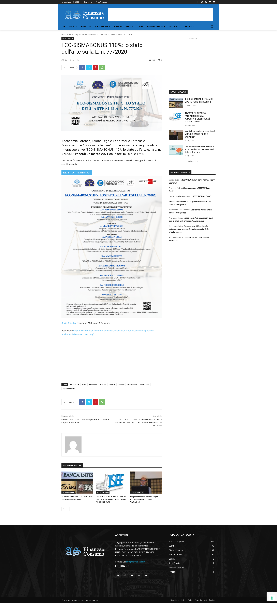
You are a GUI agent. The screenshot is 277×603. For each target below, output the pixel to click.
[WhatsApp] (102, 67)
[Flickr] (132, 575)
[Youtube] (214, 2)
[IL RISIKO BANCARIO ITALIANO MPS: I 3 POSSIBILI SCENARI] (77, 482)
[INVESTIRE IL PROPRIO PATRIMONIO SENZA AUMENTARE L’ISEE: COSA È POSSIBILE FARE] (112, 482)
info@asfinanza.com (135, 561)
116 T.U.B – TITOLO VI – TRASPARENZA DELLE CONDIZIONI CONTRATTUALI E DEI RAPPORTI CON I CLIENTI (138, 422)
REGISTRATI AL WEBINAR (76, 172)
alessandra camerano (177, 201)
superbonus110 (69, 388)
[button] (212, 26)
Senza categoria (74, 34)
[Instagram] (202, 2)
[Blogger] (118, 575)
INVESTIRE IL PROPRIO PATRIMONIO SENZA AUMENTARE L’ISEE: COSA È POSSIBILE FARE (111, 499)
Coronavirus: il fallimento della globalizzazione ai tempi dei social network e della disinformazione (188, 229)
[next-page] (68, 509)
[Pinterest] (95, 67)
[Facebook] (198, 2)
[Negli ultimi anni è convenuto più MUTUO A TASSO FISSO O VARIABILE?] (146, 482)
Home (64, 34)
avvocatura (74, 384)
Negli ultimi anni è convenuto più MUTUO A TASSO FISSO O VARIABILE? (144, 499)
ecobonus (93, 384)
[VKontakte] (146, 575)
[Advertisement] (160, 14)
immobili (121, 384)
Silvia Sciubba (68, 323)
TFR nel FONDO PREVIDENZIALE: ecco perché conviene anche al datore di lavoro (200, 149)
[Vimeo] (210, 2)
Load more (191, 161)
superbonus (144, 384)
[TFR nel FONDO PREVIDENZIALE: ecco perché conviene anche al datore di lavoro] (176, 150)
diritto (84, 384)
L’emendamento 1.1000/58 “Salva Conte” (194, 196)
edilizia (103, 384)
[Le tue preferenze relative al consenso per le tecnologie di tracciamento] (272, 598)
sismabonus (132, 384)
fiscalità (111, 384)
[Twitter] (206, 2)
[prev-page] (63, 509)
